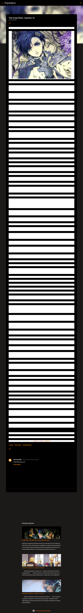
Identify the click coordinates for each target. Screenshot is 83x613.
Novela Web (18, 445)
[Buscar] (18, 3)
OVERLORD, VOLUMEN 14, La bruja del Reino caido (35, 540)
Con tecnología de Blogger (42, 610)
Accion (11, 445)
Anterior (36, 441)
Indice (42, 441)
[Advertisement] (41, 506)
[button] (10, 23)
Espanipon (10, 2)
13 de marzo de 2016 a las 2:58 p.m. (30, 459)
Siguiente (47, 441)
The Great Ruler (27, 445)
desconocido (17, 459)
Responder (17, 464)
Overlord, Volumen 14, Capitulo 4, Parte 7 (33, 593)
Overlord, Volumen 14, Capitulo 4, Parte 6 (33, 567)
